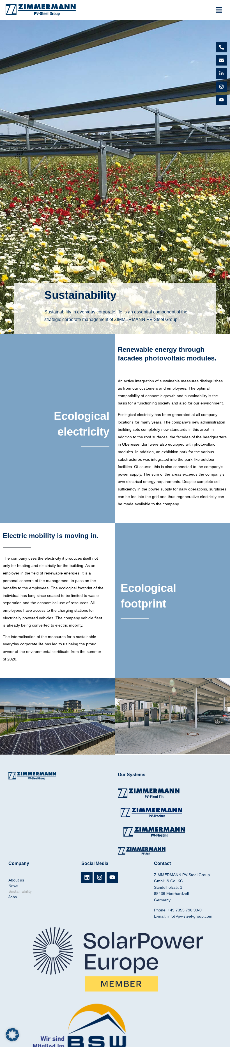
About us (16, 880)
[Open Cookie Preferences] (12, 1040)
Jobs (12, 897)
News (13, 885)
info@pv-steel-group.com (189, 916)
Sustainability (20, 891)
